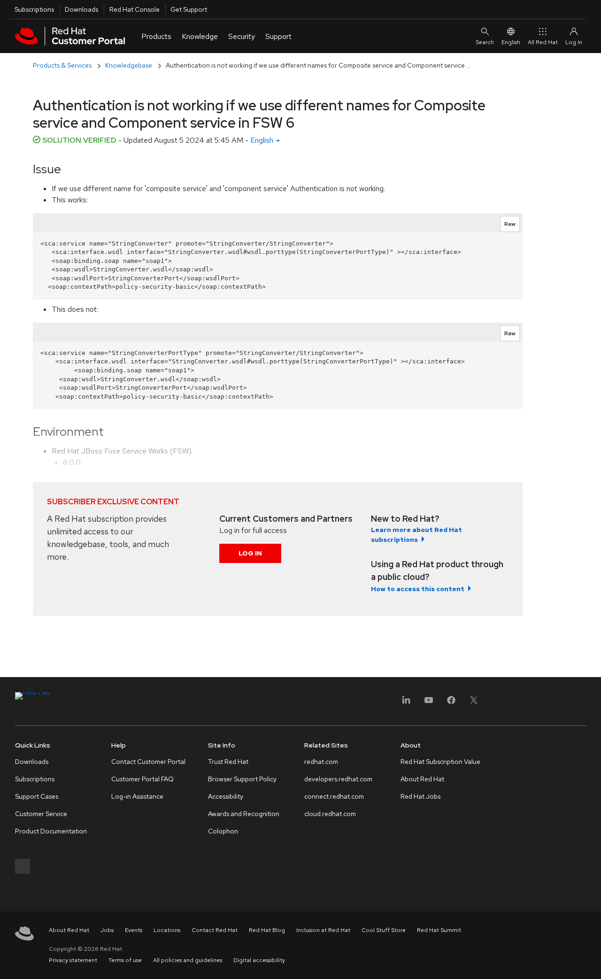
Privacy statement (73, 960)
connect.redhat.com (334, 796)
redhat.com (321, 761)
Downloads (81, 9)
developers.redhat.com (338, 779)
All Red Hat (543, 42)
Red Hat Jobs (420, 796)
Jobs (107, 930)
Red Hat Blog (267, 930)
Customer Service (41, 813)
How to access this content (417, 589)
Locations (167, 930)
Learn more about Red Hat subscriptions (416, 534)
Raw (510, 224)
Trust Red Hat (228, 761)
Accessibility (225, 796)
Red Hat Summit (439, 930)
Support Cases (36, 796)
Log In (250, 553)
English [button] (262, 140)
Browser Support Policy (242, 779)
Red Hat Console (134, 9)
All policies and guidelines (187, 960)
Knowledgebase (128, 65)
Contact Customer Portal (148, 761)
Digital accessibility (259, 960)
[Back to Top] (590, 961)
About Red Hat (422, 779)
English (510, 42)
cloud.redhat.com (330, 813)
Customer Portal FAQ (142, 779)
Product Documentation (51, 831)
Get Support (188, 9)
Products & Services (62, 65)
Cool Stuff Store (384, 930)
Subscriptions (34, 9)
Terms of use (125, 960)
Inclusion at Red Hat (323, 930)
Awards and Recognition (243, 813)
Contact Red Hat (215, 930)
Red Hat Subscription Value (440, 761)
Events (133, 930)
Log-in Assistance (137, 796)
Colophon (223, 831)
